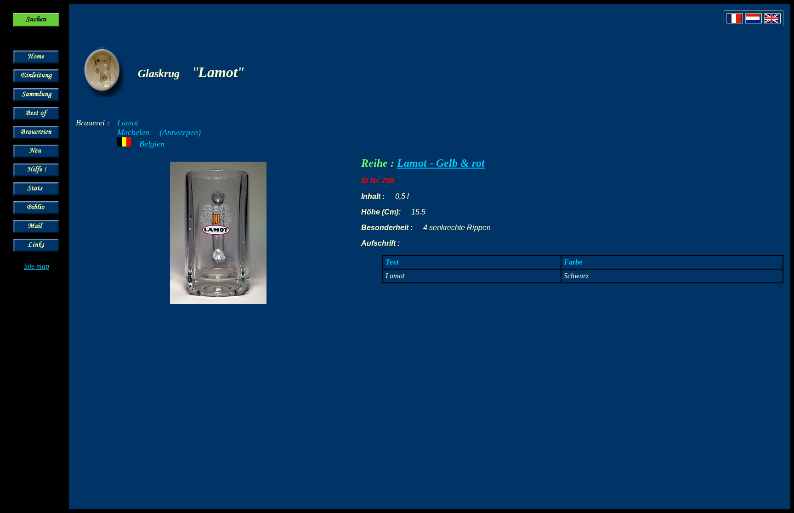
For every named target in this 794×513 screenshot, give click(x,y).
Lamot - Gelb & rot (441, 163)
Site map (36, 266)
